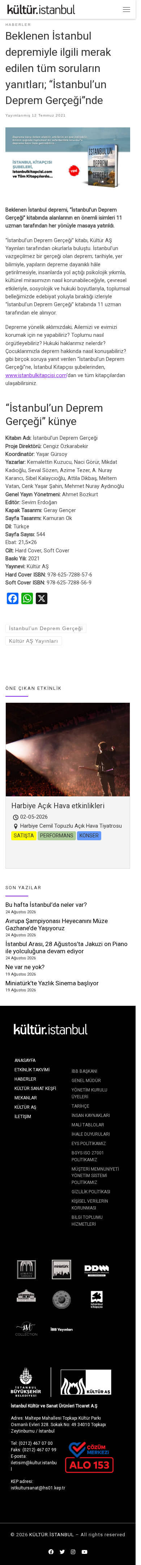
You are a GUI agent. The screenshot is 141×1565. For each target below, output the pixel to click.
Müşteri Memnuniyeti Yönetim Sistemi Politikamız (95, 1176)
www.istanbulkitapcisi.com (36, 375)
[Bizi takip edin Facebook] (51, 1552)
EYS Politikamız (89, 1143)
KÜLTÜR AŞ (25, 1107)
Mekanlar (25, 1097)
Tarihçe (80, 1106)
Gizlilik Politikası (91, 1191)
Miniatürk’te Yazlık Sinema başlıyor (52, 983)
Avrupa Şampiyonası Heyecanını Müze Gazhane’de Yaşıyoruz (56, 924)
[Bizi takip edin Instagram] (73, 1552)
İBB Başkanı (84, 1071)
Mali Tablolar (88, 1124)
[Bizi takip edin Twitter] (62, 1552)
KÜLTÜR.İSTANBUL (51, 1534)
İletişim (22, 1116)
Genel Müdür (86, 1080)
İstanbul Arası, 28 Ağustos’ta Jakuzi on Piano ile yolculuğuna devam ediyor (66, 947)
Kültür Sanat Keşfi (35, 1088)
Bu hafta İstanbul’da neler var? (46, 904)
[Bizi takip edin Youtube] (84, 1552)
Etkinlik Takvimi (32, 1069)
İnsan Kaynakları (91, 1115)
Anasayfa (24, 1060)
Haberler (25, 1079)
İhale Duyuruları (91, 1134)
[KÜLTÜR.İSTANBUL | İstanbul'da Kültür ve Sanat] (41, 9)
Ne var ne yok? (24, 967)
